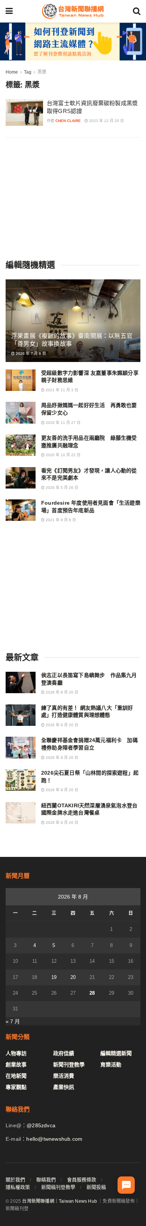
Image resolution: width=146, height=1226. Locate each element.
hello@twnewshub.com (54, 1139)
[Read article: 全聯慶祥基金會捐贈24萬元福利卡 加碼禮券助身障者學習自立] (21, 747)
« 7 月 (13, 1021)
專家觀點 (16, 1087)
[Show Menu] (9, 11)
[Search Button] (136, 11)
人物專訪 (16, 1053)
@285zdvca (41, 1125)
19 (54, 977)
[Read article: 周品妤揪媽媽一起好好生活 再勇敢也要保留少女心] (21, 412)
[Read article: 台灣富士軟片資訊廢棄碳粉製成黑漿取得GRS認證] (24, 112)
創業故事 (16, 1065)
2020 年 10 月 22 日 (62, 455)
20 (73, 977)
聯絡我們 (46, 1179)
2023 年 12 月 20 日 (106, 121)
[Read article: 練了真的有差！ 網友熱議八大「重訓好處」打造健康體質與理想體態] (21, 715)
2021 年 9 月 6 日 (60, 520)
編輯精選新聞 (116, 1053)
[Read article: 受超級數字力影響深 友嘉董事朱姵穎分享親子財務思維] (21, 380)
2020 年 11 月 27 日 (62, 423)
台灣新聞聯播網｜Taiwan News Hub (59, 1201)
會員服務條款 (81, 1179)
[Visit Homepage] (72, 11)
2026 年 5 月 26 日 (61, 488)
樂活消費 (63, 1076)
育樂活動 (110, 1065)
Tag (27, 72)
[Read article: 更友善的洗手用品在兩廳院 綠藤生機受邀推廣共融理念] (21, 445)
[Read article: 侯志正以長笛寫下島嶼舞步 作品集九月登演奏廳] (21, 682)
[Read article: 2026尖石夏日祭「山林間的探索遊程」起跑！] (21, 780)
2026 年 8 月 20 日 (61, 692)
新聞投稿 (96, 1187)
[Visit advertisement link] (73, 41)
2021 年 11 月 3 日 (61, 390)
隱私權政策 (18, 1187)
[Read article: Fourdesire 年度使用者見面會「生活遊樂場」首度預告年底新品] (21, 510)
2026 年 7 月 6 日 (30, 353)
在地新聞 (16, 1076)
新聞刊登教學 (69, 1065)
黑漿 (41, 72)
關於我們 (15, 1179)
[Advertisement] (73, 197)
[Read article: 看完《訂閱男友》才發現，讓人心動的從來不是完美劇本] (21, 478)
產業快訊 (63, 1087)
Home (12, 72)
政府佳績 (63, 1053)
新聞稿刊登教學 (58, 1187)
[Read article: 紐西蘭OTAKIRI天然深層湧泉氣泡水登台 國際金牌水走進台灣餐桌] (21, 812)
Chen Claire (68, 121)
